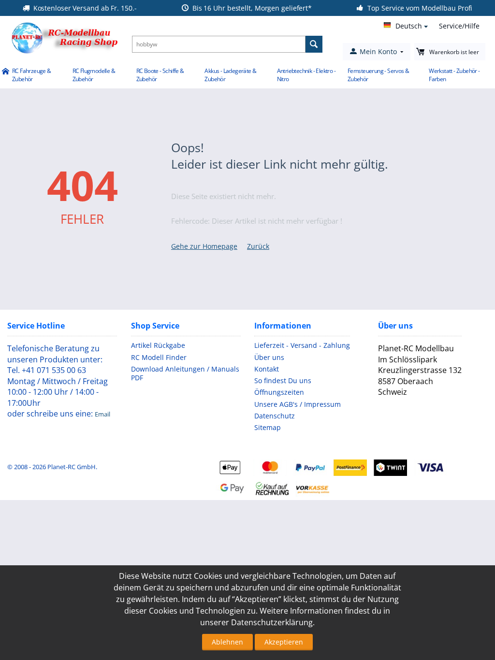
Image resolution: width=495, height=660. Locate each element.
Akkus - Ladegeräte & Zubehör (230, 75)
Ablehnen (227, 641)
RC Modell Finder (159, 357)
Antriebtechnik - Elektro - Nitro (306, 75)
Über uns (269, 357)
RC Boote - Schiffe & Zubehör (160, 75)
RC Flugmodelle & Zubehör (94, 75)
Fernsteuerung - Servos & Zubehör (378, 75)
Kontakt (266, 368)
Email (102, 414)
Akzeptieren (283, 641)
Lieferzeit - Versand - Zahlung (302, 345)
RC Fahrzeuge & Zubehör (31, 75)
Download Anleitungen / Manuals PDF (185, 373)
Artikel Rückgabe (158, 345)
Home (5, 72)
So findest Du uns (282, 380)
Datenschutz (274, 415)
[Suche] (314, 44)
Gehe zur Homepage (204, 246)
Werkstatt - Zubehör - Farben (454, 75)
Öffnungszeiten (279, 392)
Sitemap (267, 427)
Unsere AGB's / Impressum (297, 404)
